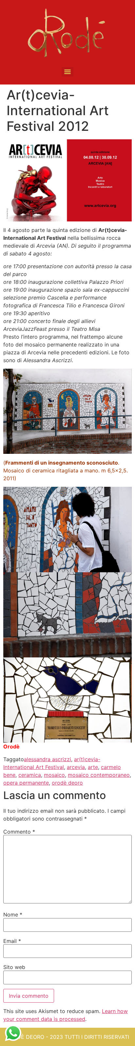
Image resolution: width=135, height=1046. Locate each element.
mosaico (54, 775)
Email (12, 941)
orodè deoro (67, 782)
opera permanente (26, 782)
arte (93, 767)
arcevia (76, 767)
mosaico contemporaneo (99, 775)
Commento (19, 831)
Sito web (14, 967)
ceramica (29, 775)
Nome (12, 914)
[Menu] (67, 72)
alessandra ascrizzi (47, 759)
